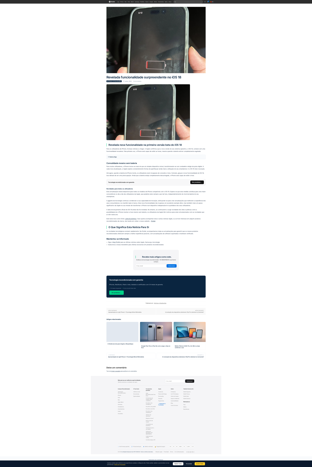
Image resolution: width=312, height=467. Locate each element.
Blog (172, 403)
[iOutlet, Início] (112, 2)
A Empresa (173, 391)
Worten (184, 407)
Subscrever (171, 266)
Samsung (137, 1)
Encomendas (136, 394)
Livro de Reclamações (179, 451)
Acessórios (120, 413)
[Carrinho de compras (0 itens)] (207, 1)
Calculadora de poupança (149, 425)
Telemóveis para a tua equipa (150, 428)
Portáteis (142, 1)
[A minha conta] (205, 1)
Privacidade (166, 451)
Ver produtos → (197, 182)
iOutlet (153, 221)
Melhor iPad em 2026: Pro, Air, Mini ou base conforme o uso (187, 346)
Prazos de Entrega (162, 394)
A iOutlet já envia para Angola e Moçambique (120, 344)
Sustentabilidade (174, 401)
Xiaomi (147, 1)
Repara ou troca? (149, 418)
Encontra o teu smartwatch (149, 412)
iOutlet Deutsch (186, 398)
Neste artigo (113, 157)
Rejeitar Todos (178, 463)
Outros (155, 1)
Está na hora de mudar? (149, 421)
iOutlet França (186, 394)
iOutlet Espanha (186, 391)
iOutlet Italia (186, 396)
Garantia (160, 398)
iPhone (121, 1)
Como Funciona (174, 405)
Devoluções (161, 396)
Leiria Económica (130, 219)
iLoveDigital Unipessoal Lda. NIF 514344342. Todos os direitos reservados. (137, 451)
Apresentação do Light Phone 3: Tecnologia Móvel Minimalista (124, 312)
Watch (132, 1)
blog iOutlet (116, 242)
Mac (126, 1)
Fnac (184, 404)
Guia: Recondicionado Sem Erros (150, 394)
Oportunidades (136, 396)
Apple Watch (120, 402)
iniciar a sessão (115, 371)
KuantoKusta (186, 409)
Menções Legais (158, 451)
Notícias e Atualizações (114, 81)
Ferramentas (161, 1)
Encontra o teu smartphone (149, 403)
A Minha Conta (136, 391)
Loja (118, 1)
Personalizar (189, 463)
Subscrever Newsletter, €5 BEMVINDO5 (149, 433)
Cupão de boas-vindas (149, 437)
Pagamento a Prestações (162, 404)
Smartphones (121, 406)
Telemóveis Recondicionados (122, 392)
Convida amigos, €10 (150, 440)
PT (187, 451)
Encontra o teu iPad (150, 409)
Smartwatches (121, 409)
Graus (170, 1)
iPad (129, 1)
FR (192, 451)
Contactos (160, 391)
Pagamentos (161, 401)
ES (190, 451)
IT (193, 451)
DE (188, 451)
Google (151, 1)
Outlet (119, 411)
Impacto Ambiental (175, 398)
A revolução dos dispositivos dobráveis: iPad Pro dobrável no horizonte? (184, 312)
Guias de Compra (175, 396)
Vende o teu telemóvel (148, 415)
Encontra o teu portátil (151, 406)
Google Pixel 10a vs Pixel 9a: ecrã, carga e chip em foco (155, 346)
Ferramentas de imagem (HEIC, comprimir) (149, 399)
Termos (171, 451)
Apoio (166, 1)
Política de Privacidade (119, 464)
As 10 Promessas (174, 394)
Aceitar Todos (199, 463)
